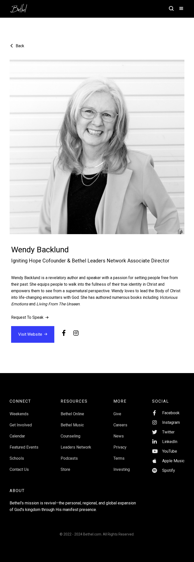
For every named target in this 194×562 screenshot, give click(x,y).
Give (117, 413)
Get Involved (21, 425)
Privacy (120, 447)
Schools (17, 458)
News (118, 436)
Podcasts (69, 458)
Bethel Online (72, 413)
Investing (121, 469)
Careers (120, 425)
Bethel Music (72, 425)
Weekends (19, 413)
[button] (179, 9)
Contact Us (19, 469)
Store (65, 469)
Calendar (17, 436)
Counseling (70, 436)
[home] (21, 6)
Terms (119, 458)
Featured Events (24, 447)
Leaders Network (76, 447)
